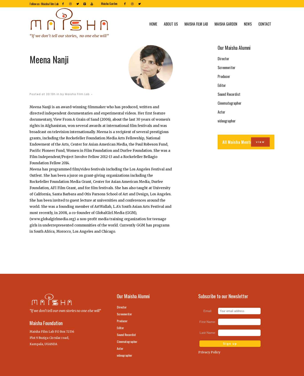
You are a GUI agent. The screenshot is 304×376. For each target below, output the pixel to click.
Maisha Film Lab (77, 94)
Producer (224, 76)
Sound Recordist (229, 94)
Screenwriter (226, 67)
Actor (221, 112)
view (260, 142)
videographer (227, 121)
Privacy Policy (209, 352)
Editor (222, 85)
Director (223, 58)
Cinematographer (229, 103)
